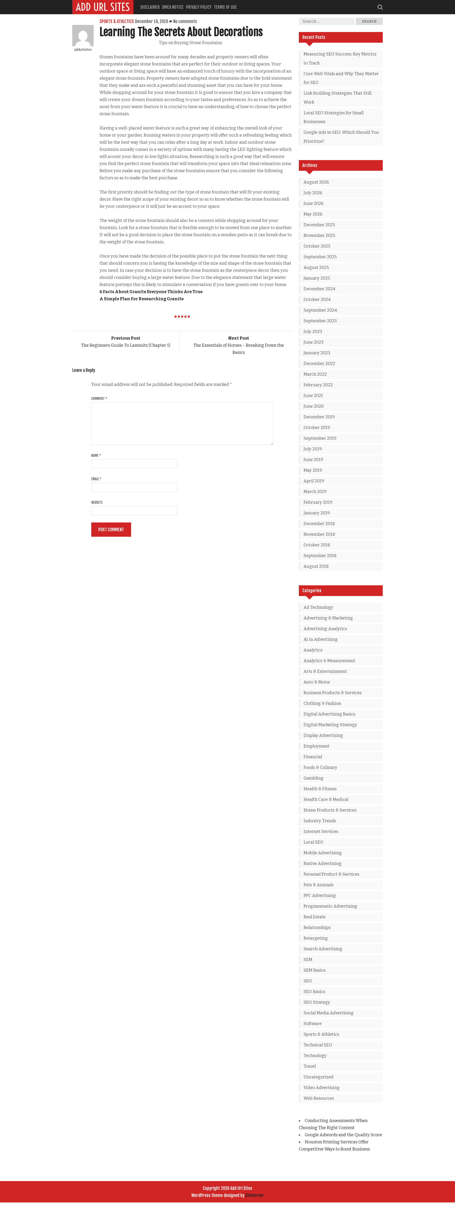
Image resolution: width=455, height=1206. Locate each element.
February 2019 (318, 502)
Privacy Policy (198, 7)
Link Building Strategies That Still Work (337, 98)
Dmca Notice (173, 7)
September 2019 (320, 438)
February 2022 (318, 385)
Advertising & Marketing (328, 618)
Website (97, 502)
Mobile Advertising (323, 852)
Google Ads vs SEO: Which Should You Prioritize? (341, 137)
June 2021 (313, 395)
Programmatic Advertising (330, 906)
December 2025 (319, 224)
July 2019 (313, 449)
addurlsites (83, 50)
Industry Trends (320, 820)
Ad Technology (318, 607)
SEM (308, 959)
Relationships (317, 927)
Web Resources (319, 1098)
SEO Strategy (317, 1002)
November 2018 (319, 534)
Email (96, 479)
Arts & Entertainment (325, 671)
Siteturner (254, 1195)
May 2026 (313, 214)
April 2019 (314, 481)
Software (313, 1023)
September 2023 (320, 320)
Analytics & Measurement (329, 660)
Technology (315, 1055)
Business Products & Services (333, 692)
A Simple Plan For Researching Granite (142, 298)
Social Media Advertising (329, 1013)
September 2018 (320, 555)
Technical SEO (318, 1045)
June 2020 (314, 406)
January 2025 (317, 278)
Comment (99, 399)
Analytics (313, 650)
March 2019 (315, 491)
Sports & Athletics (117, 21)
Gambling (313, 778)
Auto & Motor (317, 682)
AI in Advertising (321, 639)
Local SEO (313, 842)
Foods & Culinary (320, 767)
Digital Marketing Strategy (330, 724)
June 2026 (313, 203)
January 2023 (317, 353)
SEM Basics (315, 970)
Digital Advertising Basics (329, 714)
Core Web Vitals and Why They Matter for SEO (341, 78)
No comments (185, 21)
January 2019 (317, 513)
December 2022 (319, 363)
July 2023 (313, 331)
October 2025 (317, 246)
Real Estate (315, 917)
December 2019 (319, 417)
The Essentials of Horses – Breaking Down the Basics (238, 345)
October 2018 (317, 545)
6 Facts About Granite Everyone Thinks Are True (151, 291)
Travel (310, 1066)
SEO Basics (314, 991)
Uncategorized (318, 1077)
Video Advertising (322, 1087)
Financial (313, 756)
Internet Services (321, 831)
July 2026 (313, 192)
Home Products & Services (330, 810)
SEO (308, 981)
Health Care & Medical (326, 799)
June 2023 (313, 342)
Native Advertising (322, 863)
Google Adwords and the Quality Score (343, 1134)
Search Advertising (323, 949)
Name (96, 455)
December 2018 (319, 523)
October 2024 (317, 299)
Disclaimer (150, 7)
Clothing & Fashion (322, 703)
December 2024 (319, 288)
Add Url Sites (103, 7)
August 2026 (316, 182)
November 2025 (319, 235)
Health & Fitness (320, 788)
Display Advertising (323, 735)
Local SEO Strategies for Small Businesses (334, 117)
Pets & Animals (318, 884)
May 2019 (313, 470)
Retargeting (316, 938)
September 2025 (320, 256)
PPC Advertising (320, 895)
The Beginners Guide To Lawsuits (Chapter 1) (125, 342)
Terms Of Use (225, 7)
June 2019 (313, 459)
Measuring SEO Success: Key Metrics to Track (340, 58)
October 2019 (317, 427)
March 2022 (315, 374)
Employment (316, 746)
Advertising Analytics (325, 628)
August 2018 (316, 566)
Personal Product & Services (331, 874)
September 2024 (320, 310)
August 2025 (316, 267)
